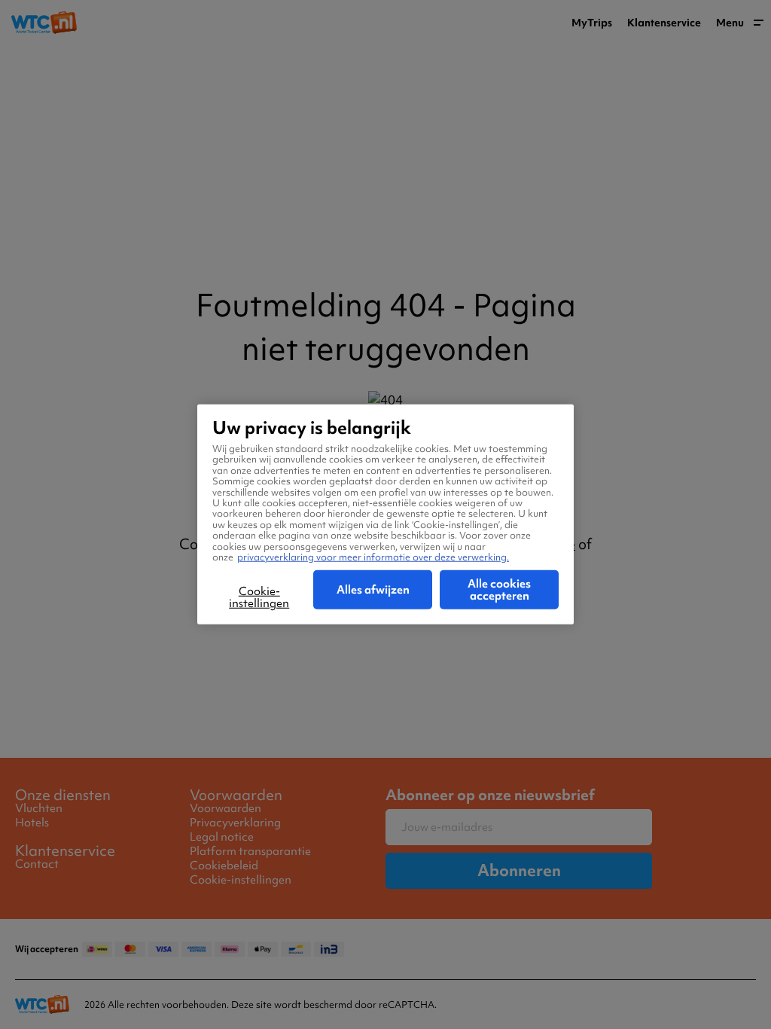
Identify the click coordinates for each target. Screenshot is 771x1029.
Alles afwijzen (373, 589)
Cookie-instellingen (259, 597)
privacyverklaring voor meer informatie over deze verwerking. (373, 557)
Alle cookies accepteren (499, 589)
